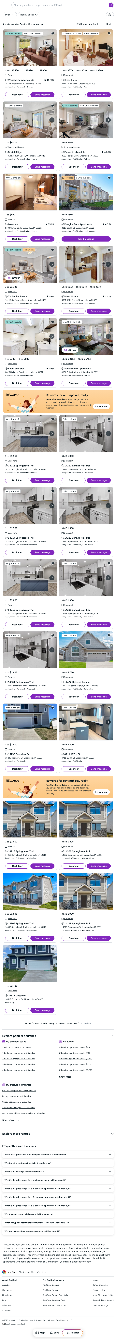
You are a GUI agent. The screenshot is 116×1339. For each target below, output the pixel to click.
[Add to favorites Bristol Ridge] (52, 105)
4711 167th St (72, 754)
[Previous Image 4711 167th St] (64, 722)
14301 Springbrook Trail (21, 682)
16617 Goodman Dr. (19, 995)
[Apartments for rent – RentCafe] (9, 1272)
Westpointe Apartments (21, 80)
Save (56, 1332)
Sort (108, 24)
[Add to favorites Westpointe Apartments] (52, 33)
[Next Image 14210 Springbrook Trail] (51, 577)
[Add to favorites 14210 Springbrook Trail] (52, 563)
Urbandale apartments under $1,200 (75, 1070)
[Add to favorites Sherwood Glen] (52, 321)
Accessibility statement (103, 1300)
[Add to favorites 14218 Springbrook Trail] (52, 804)
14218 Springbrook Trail (21, 851)
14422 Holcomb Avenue (77, 682)
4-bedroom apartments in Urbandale (18, 1070)
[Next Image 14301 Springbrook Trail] (51, 649)
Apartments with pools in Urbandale (18, 1107)
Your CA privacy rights (103, 1295)
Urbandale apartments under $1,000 (75, 1058)
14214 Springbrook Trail (21, 537)
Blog (4, 1300)
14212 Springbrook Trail (77, 537)
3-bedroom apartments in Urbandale (18, 1064)
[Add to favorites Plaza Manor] (109, 249)
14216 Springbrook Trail (21, 465)
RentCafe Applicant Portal (54, 1300)
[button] (30, 47)
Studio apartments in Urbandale (16, 1047)
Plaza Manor (71, 296)
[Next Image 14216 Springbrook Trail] (51, 433)
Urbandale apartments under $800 (74, 1047)
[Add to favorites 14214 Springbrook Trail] (52, 491)
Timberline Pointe (17, 296)
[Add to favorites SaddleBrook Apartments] (109, 321)
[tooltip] (11, 75)
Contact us (7, 1290)
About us (6, 1285)
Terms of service (100, 1285)
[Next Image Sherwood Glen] (51, 336)
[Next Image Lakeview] (51, 192)
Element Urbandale (74, 152)
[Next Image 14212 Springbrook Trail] (108, 505)
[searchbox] (62, 5)
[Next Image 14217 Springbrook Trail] (108, 433)
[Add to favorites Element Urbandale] (109, 105)
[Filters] (110, 14)
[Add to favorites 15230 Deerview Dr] (52, 707)
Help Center (7, 1295)
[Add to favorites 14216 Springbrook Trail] (52, 419)
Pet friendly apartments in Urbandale (19, 1090)
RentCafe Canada (51, 1285)
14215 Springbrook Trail (77, 609)
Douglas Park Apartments (78, 224)
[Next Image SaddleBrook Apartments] (108, 336)
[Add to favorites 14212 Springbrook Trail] (109, 491)
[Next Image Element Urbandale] (108, 120)
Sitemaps (6, 1310)
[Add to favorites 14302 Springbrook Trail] (109, 804)
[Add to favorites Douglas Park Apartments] (109, 177)
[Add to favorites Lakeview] (52, 177)
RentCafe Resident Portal (54, 1305)
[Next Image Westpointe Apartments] (51, 47)
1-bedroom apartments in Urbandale (18, 1053)
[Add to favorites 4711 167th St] (109, 707)
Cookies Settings (100, 1305)
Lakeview (13, 224)
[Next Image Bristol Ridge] (51, 120)
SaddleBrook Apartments (78, 368)
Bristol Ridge (15, 152)
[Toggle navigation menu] (5, 5)
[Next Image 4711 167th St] (108, 722)
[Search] (111, 5)
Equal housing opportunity (15, 1324)
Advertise (6, 1305)
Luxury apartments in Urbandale (16, 1096)
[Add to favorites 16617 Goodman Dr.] (52, 948)
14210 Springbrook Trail (21, 609)
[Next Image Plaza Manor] (108, 264)
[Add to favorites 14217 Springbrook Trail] (109, 419)
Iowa (37, 1023)
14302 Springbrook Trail (77, 851)
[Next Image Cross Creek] (108, 47)
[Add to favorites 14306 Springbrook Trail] (52, 876)
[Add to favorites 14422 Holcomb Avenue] (109, 635)
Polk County (48, 1023)
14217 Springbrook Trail (77, 465)
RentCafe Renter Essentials (55, 1295)
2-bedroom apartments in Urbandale (18, 1058)
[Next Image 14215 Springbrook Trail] (108, 577)
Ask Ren (75, 1332)
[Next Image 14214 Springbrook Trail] (51, 505)
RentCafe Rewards (51, 1290)
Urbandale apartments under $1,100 (75, 1064)
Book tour (17, 94)
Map (42, 1332)
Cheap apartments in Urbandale (16, 1102)
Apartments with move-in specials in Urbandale (23, 1113)
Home (28, 1023)
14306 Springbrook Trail (21, 923)
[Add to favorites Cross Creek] (109, 33)
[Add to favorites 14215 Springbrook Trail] (109, 563)
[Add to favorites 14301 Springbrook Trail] (52, 635)
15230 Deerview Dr (18, 754)
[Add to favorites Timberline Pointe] (52, 249)
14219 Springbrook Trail (77, 923)
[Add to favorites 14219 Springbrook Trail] (109, 876)
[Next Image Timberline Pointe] (51, 264)
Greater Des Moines (67, 1023)
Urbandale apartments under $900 (74, 1053)
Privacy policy (99, 1290)
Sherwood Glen (16, 368)
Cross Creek (70, 80)
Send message (42, 94)
